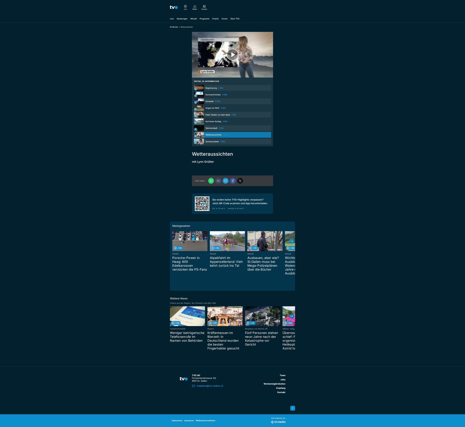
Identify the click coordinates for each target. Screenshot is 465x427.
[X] (240, 181)
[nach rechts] (291, 241)
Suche (225, 18)
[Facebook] (233, 181)
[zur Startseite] (174, 7)
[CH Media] (278, 421)
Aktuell (193, 18)
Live (172, 18)
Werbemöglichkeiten (274, 384)
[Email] (226, 181)
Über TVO (234, 18)
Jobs (282, 379)
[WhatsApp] (211, 181)
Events (215, 18)
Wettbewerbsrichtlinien (205, 420)
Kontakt (281, 392)
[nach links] (173, 241)
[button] (218, 181)
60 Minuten (174, 27)
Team (282, 375)
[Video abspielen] (232, 55)
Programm (204, 18)
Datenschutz (177, 420)
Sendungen (182, 18)
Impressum (189, 420)
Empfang (280, 388)
